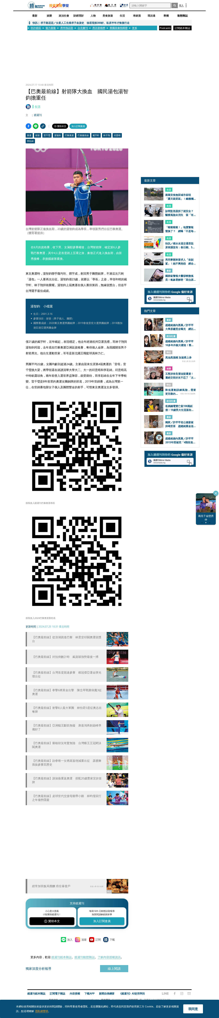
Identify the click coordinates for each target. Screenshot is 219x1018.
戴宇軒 (96, 135)
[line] (165, 993)
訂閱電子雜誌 (57, 993)
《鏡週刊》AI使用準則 (132, 993)
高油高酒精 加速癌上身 (178, 357)
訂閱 (98, 939)
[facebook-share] (28, 126)
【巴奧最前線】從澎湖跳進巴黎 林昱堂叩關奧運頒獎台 (66, 639)
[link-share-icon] (43, 126)
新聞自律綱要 (106, 993)
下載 (112, 939)
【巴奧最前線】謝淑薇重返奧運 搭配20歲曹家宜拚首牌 (67, 780)
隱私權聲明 (41, 1011)
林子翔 (106, 135)
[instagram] (181, 993)
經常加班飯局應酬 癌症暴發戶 (51, 886)
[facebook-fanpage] (174, 993)
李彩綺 (30, 141)
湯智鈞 (57, 135)
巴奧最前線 (83, 135)
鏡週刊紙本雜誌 (61, 957)
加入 (69, 939)
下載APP (89, 993)
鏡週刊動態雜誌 (85, 957)
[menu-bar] (186, 5)
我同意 (193, 1009)
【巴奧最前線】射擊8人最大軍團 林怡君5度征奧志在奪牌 (67, 709)
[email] (189, 993)
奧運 (29, 135)
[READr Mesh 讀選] (124, 5)
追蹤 (84, 939)
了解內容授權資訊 (109, 957)
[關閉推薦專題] (215, 493)
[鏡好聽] (96, 5)
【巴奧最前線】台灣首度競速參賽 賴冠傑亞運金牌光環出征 (66, 674)
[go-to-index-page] (36, 5)
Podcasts (165, 28)
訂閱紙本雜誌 (182, 28)
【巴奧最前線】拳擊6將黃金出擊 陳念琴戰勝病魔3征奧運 (67, 692)
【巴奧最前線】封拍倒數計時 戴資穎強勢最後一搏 (65, 657)
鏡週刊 (38, 115)
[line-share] (35, 126)
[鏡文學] (111, 5)
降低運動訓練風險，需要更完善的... (180, 391)
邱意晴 (117, 135)
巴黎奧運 (69, 135)
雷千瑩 (47, 135)
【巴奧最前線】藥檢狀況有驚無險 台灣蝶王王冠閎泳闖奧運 (66, 745)
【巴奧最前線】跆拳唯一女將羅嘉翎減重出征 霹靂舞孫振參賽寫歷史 (66, 762)
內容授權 (75, 993)
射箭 (37, 135)
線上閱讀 (114, 968)
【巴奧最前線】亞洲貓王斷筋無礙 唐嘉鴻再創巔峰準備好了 (66, 727)
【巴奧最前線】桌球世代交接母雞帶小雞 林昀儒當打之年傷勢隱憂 (66, 798)
